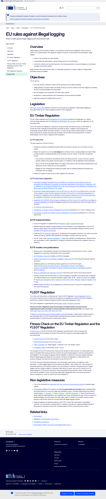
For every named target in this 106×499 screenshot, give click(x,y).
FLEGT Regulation (12, 60)
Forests (18, 27)
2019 (49, 311)
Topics (12, 27)
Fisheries (56, 458)
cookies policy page (36, 493)
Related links (11, 74)
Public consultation (39, 344)
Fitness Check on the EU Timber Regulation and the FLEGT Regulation (16, 66)
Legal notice (57, 484)
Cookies (40, 484)
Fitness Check (35, 331)
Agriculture (57, 455)
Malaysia (77, 279)
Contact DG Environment (60, 444)
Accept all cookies (67, 493)
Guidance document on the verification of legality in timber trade (53, 259)
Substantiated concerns (68, 266)
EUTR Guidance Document (42, 256)
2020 (46, 311)
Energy (56, 463)
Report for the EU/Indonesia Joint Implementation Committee (49, 314)
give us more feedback (26, 434)
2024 (31, 311)
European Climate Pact (60, 466)
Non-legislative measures (14, 71)
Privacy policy (48, 484)
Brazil (53, 279)
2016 (60, 311)
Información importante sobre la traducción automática (34, 19)
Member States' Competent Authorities (71, 223)
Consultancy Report (40, 347)
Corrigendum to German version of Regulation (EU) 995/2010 (52, 210)
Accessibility (81, 444)
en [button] (63, 8)
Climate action (58, 460)
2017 (56, 311)
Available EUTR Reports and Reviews (45, 230)
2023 (35, 311)
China (64, 279)
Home (7, 27)
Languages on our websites (28, 484)
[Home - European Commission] (17, 7)
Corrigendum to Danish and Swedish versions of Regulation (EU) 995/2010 (56, 213)
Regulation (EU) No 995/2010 (60, 119)
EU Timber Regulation (13, 57)
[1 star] (7, 434)
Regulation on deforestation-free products (63, 121)
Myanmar (83, 279)
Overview (10, 48)
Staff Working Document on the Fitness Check (47, 342)
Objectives (10, 51)
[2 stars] (8, 434)
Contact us (44, 481)
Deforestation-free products (50, 419)
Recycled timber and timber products (49, 266)
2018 (53, 311)
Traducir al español (15, 19)
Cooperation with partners (41, 422)
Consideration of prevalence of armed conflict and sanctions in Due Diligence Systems (66, 268)
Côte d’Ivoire (70, 279)
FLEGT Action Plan (38, 108)
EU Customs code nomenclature (43, 207)
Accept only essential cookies (85, 493)
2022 (38, 311)
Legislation (10, 54)
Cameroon (58, 279)
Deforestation (25, 27)
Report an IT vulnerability (12, 484)
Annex (62, 347)
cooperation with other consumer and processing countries (66, 384)
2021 (42, 311)
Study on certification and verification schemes (48, 273)
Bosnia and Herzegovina (43, 279)
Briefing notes (38, 251)
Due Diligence (40, 270)
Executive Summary (40, 339)
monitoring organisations (51, 233)
